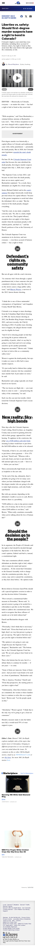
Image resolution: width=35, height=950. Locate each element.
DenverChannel (9, 933)
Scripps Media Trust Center (11, 928)
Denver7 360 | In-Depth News (9, 17)
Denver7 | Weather (13, 904)
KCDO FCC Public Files (10, 923)
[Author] (3, 65)
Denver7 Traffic (25, 904)
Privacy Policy (26, 917)
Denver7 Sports (7, 906)
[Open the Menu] (3, 2)
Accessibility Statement (10, 927)
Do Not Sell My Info (14, 917)
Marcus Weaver (15, 289)
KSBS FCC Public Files (24, 923)
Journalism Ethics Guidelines (22, 919)
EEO (13, 920)
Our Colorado (26, 908)
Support (5, 911)
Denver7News (4, 933)
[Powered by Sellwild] (30, 887)
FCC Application (8, 925)
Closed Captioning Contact (11, 930)
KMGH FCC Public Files (10, 922)
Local (4, 904)
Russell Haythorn (13, 64)
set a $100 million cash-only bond (18, 441)
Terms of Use (7, 920)
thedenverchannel (7, 933)
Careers (18, 920)
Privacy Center (7, 919)
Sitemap (5, 917)
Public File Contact (19, 925)
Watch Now (29, 3)
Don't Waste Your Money (22, 909)
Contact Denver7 (8, 909)
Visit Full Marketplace (27, 773)
